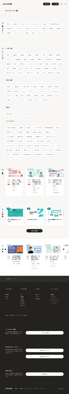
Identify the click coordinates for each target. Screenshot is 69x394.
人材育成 (44, 24)
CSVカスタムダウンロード (51, 136)
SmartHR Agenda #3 (27, 154)
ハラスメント (15, 187)
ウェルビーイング (23, 24)
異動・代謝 (22, 305)
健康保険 (22, 55)
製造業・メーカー (27, 150)
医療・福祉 (37, 145)
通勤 (26, 68)
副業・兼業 (9, 114)
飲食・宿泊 (20, 145)
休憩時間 (14, 68)
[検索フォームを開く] (61, 4)
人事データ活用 (26, 86)
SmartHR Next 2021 (50, 154)
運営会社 (16, 388)
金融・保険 (18, 150)
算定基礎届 (18, 59)
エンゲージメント (17, 33)
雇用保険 (58, 28)
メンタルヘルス (19, 28)
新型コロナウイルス (11, 72)
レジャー (53, 145)
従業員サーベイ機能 (37, 132)
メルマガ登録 (55, 3)
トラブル (7, 298)
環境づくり (38, 294)
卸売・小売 (45, 145)
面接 (22, 95)
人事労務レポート (48, 132)
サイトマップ (42, 388)
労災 (31, 68)
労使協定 (32, 59)
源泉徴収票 (58, 55)
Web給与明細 (29, 136)
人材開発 (22, 298)
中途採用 (36, 95)
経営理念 (16, 91)
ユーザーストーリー (54, 298)
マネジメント (35, 28)
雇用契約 (51, 28)
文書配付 (21, 127)
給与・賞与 (54, 64)
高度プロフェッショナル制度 (54, 72)
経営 (21, 294)
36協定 (25, 59)
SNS (44, 72)
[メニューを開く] (65, 4)
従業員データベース (11, 132)
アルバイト (57, 95)
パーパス (48, 33)
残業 (7, 68)
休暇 (20, 68)
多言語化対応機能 (10, 141)
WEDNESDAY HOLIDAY (55, 24)
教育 (59, 145)
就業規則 (39, 59)
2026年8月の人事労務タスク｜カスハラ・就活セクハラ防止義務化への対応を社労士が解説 (57, 182)
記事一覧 (7, 315)
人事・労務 (9, 289)
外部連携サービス (39, 136)
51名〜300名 (20, 141)
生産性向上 (54, 68)
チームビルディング (35, 24)
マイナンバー (9, 59)
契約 (38, 72)
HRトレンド (20, 72)
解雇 (42, 95)
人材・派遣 (28, 145)
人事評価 (27, 132)
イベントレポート (54, 303)
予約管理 (20, 132)
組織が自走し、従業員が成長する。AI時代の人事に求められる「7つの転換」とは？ (35, 257)
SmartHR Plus (58, 150)
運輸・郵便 (37, 150)
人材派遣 (8, 100)
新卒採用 (28, 95)
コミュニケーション (43, 91)
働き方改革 (38, 68)
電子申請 (21, 64)
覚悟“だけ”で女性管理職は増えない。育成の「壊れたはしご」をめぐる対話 (37, 182)
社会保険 (44, 28)
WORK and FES (16, 154)
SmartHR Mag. (8, 278)
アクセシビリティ (36, 388)
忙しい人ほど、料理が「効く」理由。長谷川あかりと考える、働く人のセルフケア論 (54, 257)
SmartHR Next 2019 (39, 154)
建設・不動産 (9, 150)
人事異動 (8, 33)
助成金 (46, 64)
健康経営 (8, 64)
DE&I (15, 64)
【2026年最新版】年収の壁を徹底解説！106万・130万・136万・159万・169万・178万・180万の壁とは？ (16, 257)
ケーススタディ (55, 289)
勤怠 (61, 64)
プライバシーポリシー (28, 388)
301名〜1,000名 (29, 141)
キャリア (37, 296)
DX (14, 100)
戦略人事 (35, 86)
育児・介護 (39, 64)
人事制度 (26, 33)
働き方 (38, 289)
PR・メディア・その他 (47, 150)
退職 (33, 33)
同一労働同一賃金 (48, 59)
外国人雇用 (49, 95)
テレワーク (17, 114)
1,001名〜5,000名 (39, 141)
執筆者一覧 (12, 315)
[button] (5, 249)
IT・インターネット (11, 145)
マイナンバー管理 (37, 127)
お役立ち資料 (46, 3)
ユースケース (53, 296)
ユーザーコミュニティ (55, 300)
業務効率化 (46, 68)
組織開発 (28, 245)
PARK (8, 154)
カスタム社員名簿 (10, 136)
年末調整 (15, 24)
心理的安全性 (9, 28)
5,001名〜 (49, 141)
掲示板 (57, 127)
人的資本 (27, 28)
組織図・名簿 (20, 136)
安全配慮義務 (58, 59)
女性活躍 (30, 100)
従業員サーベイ (58, 86)
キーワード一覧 (19, 315)
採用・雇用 (22, 303)
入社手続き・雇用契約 (11, 127)
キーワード (15, 278)
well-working (30, 169)
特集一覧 (25, 315)
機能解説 (52, 294)
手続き (6, 296)
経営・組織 (24, 289)
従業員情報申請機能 (49, 127)
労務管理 (9, 169)
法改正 (8, 24)
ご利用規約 (21, 388)
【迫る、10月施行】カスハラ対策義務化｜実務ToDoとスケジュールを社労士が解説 (16, 182)
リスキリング (40, 33)
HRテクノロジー (30, 72)
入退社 (43, 55)
